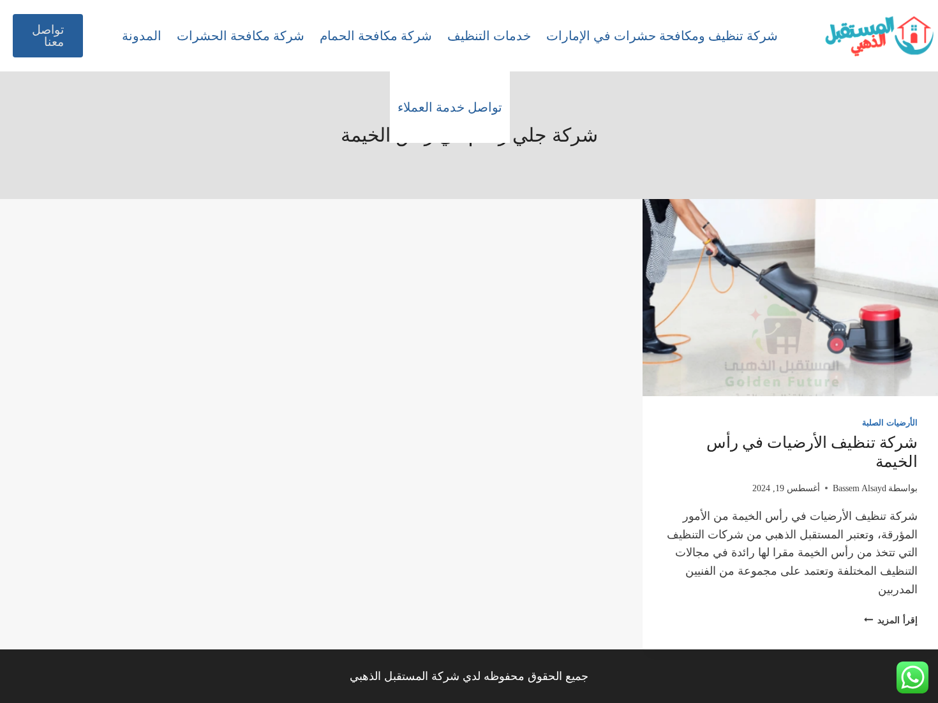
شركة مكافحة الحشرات (240, 36)
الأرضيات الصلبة (890, 422)
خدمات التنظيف (489, 36)
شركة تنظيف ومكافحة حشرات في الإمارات (662, 36)
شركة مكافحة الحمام (376, 36)
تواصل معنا (48, 35)
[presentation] (790, 297)
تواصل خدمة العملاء (450, 107)
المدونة (141, 36)
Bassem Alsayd (859, 488)
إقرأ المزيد (891, 620)
